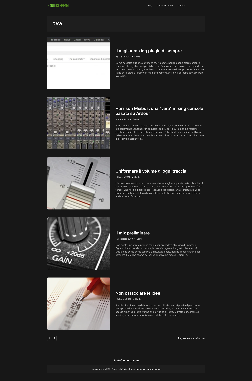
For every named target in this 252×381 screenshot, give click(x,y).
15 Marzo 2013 (123, 177)
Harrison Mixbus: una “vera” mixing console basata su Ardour (159, 111)
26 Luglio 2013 (123, 56)
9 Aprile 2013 (122, 119)
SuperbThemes (153, 369)
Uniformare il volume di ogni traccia (151, 171)
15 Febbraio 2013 (124, 238)
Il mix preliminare (133, 233)
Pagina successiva (191, 338)
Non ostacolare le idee (138, 293)
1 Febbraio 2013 (123, 299)
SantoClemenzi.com (126, 360)
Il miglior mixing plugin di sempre (149, 50)
